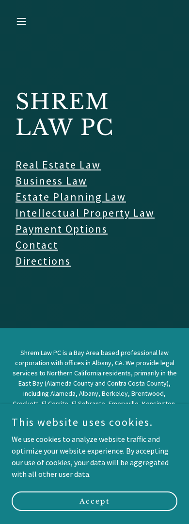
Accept (94, 500)
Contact (37, 245)
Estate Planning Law (71, 196)
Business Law (51, 180)
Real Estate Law (58, 164)
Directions (43, 261)
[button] (24, 21)
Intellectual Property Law (85, 213)
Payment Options (62, 229)
